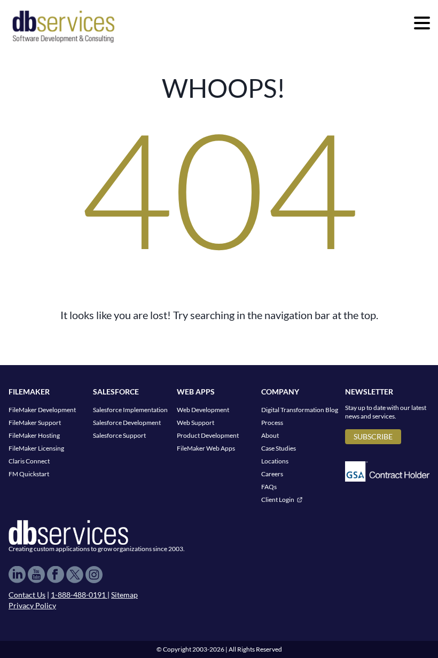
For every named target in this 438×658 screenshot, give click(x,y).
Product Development (208, 435)
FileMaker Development (42, 410)
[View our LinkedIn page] (17, 574)
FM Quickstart (29, 474)
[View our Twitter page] (74, 574)
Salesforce (116, 391)
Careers (272, 474)
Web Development (203, 410)
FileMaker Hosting (34, 435)
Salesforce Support (119, 435)
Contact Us (27, 594)
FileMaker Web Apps (206, 448)
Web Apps (196, 391)
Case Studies (278, 448)
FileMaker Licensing (36, 448)
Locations (274, 461)
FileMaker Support (35, 423)
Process (272, 423)
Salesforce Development (127, 423)
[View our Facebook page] (55, 574)
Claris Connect (29, 461)
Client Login (277, 500)
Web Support (195, 423)
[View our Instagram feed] (94, 574)
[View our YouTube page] (36, 574)
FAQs (269, 487)
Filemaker (29, 391)
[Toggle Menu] (422, 23)
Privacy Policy (32, 605)
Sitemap (124, 594)
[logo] (63, 26)
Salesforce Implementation (130, 410)
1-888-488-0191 (79, 594)
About (270, 435)
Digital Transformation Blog (299, 410)
